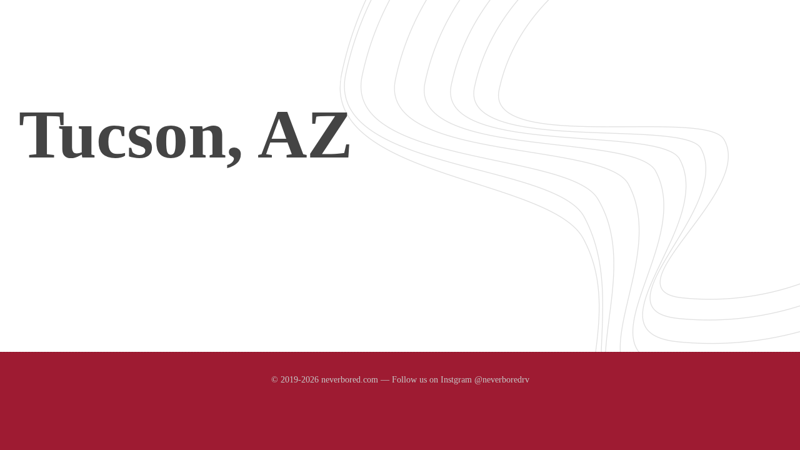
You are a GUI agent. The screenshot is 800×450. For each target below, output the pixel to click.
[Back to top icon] (743, 428)
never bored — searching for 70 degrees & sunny (160, 44)
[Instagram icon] (400, 404)
